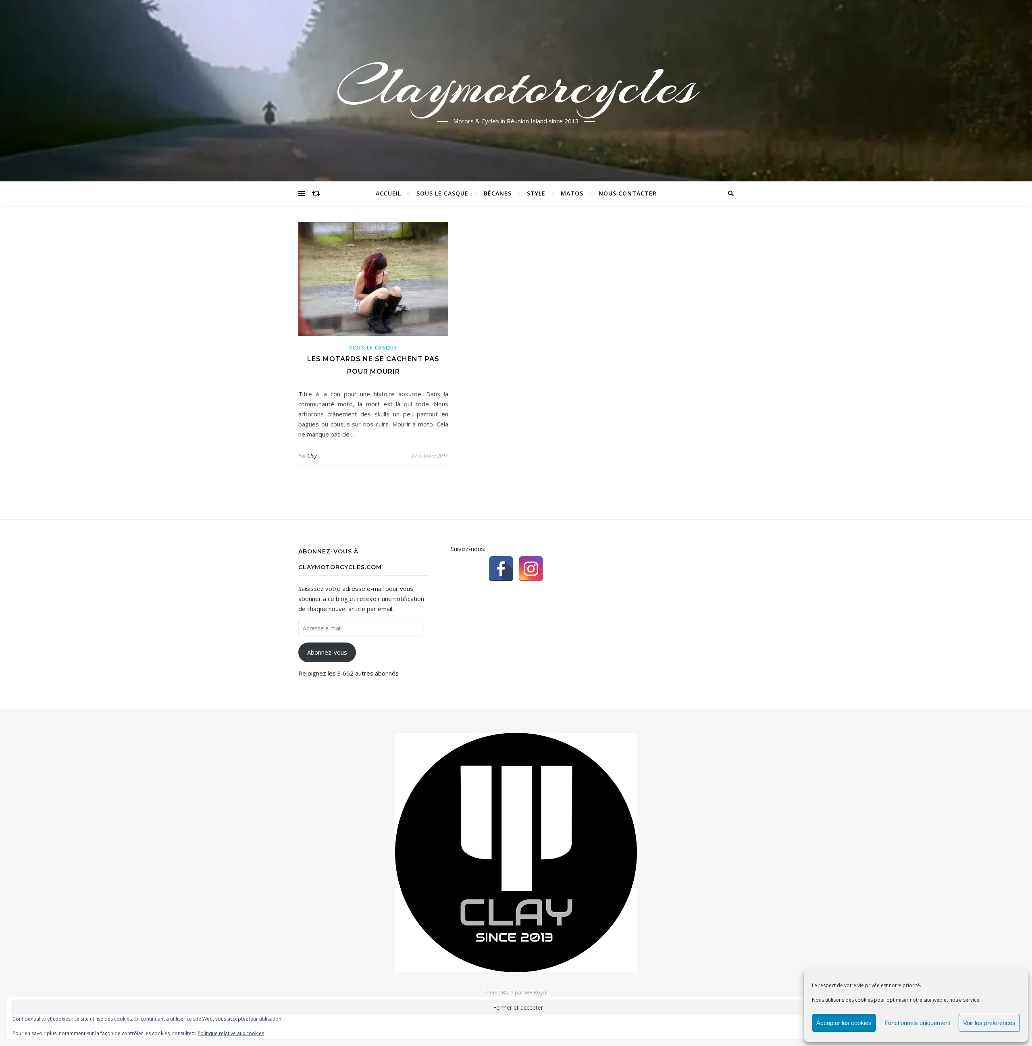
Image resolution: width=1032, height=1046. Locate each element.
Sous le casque (442, 193)
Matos (572, 193)
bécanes (498, 193)
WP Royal (535, 992)
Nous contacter (628, 193)
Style (536, 193)
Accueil (388, 193)
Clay (312, 455)
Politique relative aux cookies (231, 1033)
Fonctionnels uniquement (917, 1022)
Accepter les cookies (844, 1022)
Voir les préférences (989, 1022)
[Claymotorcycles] (516, 852)
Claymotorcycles (516, 86)
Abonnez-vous (327, 652)
